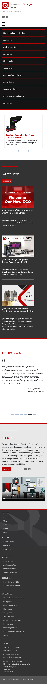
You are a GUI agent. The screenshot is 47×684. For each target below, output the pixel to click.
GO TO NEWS (7, 181)
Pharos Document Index (12, 586)
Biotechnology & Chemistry (14, 96)
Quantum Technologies (12, 75)
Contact (6, 532)
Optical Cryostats (10, 47)
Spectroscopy (8, 68)
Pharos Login (8, 561)
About (5, 528)
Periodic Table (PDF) (11, 582)
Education (7, 103)
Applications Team (10, 565)
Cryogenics (7, 40)
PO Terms (7, 549)
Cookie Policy (8, 545)
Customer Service (9, 569)
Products (6, 517)
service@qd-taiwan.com (12, 657)
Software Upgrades (10, 572)
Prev (19, 151)
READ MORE (6, 469)
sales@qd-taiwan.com (11, 654)
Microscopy (7, 54)
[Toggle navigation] (3, 24)
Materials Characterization (14, 33)
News (5, 525)
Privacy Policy (8, 542)
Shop (5, 521)
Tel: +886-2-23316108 (11, 11)
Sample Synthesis (10, 89)
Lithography (8, 61)
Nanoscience (8, 82)
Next (27, 151)
